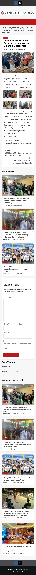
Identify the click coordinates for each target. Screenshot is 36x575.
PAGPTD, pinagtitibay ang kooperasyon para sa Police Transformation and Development (17, 549)
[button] (4, 21)
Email (21, 324)
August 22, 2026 (17, 517)
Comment (8, 297)
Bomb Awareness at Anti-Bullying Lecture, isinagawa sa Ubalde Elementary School (16, 200)
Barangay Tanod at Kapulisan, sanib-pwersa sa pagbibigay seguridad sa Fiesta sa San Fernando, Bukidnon (16, 513)
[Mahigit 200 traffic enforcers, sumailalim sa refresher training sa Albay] (18, 253)
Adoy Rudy (8, 49)
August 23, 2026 (17, 205)
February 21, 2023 (18, 49)
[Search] (33, 22)
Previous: (18, 153)
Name (6, 324)
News (5, 38)
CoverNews (13, 572)
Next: (21, 160)
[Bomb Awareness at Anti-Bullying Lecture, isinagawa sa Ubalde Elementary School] (18, 185)
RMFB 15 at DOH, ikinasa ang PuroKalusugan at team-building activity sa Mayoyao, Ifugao (16, 235)
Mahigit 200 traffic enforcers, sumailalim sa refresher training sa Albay (17, 269)
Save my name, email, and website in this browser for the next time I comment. (17, 345)
